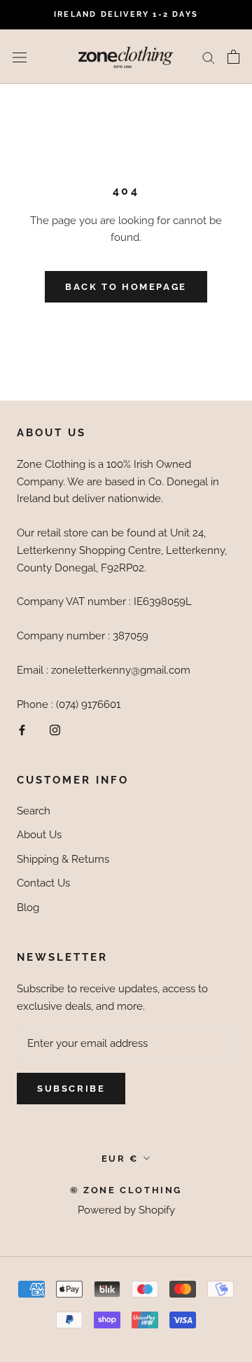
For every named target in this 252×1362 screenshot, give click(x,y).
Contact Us (43, 883)
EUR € (120, 1158)
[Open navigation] (20, 57)
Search (33, 811)
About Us (39, 834)
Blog (28, 907)
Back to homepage (126, 287)
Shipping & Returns (63, 859)
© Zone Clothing (126, 1190)
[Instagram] (55, 729)
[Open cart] (233, 57)
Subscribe (71, 1088)
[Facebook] (22, 729)
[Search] (208, 57)
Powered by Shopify (126, 1210)
